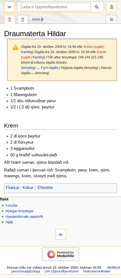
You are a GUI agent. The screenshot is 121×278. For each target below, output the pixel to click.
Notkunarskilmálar (96, 271)
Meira (36, 19)
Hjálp (9, 222)
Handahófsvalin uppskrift (24, 216)
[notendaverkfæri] (111, 7)
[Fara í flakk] (9, 7)
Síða (9, 20)
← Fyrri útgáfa (47, 68)
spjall (98, 46)
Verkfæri (111, 20)
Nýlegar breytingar (20, 211)
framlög (26, 52)
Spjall (22, 20)
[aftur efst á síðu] (60, 234)
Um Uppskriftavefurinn (61, 271)
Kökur (28, 188)
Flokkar (12, 188)
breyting (28, 68)
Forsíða (11, 205)
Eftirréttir (45, 188)
